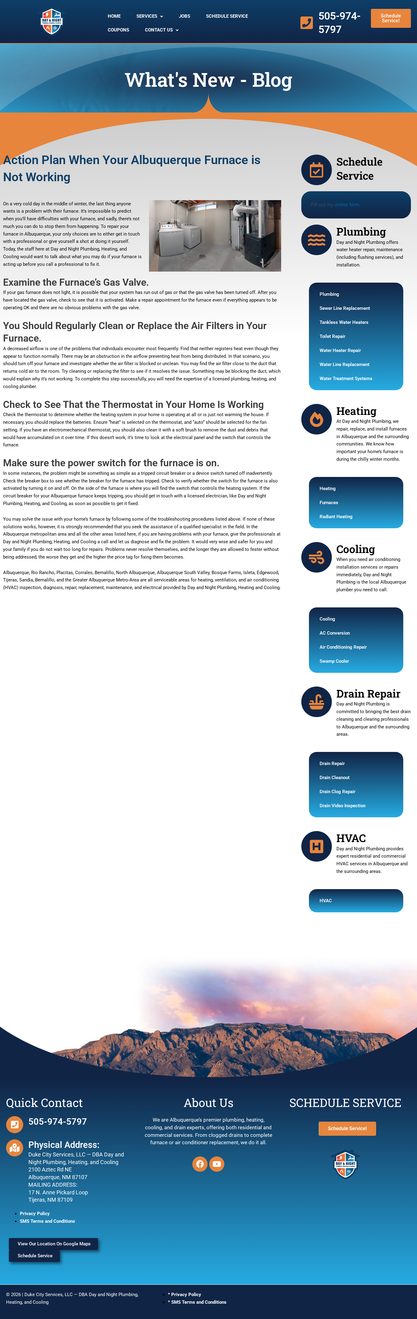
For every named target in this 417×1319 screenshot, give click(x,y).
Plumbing (329, 294)
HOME (114, 16)
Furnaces (329, 502)
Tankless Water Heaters (344, 322)
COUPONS (118, 30)
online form (347, 204)
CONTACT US (159, 30)
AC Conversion (335, 633)
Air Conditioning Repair (343, 647)
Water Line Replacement (344, 364)
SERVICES (146, 16)
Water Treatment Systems (346, 378)
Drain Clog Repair (337, 791)
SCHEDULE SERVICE (227, 16)
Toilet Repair (332, 336)
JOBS (184, 16)
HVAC (326, 900)
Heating (328, 488)
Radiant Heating (336, 516)
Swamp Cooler (334, 661)
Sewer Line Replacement (345, 308)
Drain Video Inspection (342, 805)
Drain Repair (332, 763)
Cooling (327, 619)
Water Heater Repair (340, 350)
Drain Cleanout (335, 777)
